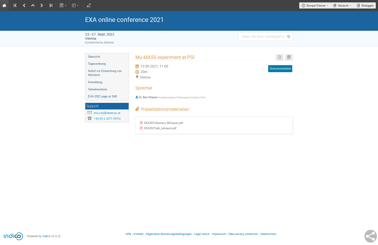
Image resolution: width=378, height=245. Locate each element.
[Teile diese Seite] (370, 236)
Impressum (219, 234)
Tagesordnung (97, 63)
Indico (46, 236)
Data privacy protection (244, 234)
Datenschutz (268, 234)
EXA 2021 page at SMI (102, 96)
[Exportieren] (63, 5)
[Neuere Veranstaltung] (41, 5)
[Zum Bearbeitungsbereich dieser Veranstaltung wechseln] (88, 5)
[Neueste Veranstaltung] (50, 5)
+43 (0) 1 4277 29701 (107, 118)
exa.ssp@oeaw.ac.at (107, 113)
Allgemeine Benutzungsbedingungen (169, 234)
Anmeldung (95, 82)
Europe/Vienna (316, 5)
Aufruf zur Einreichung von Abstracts (105, 73)
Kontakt (139, 234)
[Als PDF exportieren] (280, 57)
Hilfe (128, 234)
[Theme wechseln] (76, 5)
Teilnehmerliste (97, 89)
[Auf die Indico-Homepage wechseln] (4, 5)
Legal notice (202, 234)
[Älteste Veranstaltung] (15, 5)
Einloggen (368, 5)
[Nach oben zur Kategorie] (33, 5)
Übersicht (94, 56)
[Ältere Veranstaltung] (24, 5)
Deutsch (343, 5)
